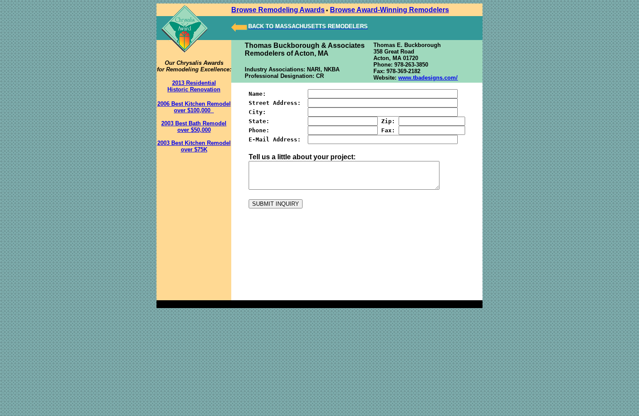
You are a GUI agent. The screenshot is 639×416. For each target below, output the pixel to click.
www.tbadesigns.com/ (428, 77)
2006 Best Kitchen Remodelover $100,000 (194, 107)
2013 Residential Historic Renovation (193, 86)
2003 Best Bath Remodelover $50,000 (193, 126)
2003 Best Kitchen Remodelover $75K (194, 146)
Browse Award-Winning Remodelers (389, 9)
